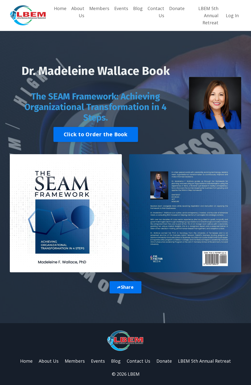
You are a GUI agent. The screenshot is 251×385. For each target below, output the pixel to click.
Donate (177, 8)
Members (99, 8)
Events (121, 8)
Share (127, 287)
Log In (232, 15)
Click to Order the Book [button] (96, 134)
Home (60, 8)
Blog (138, 8)
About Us (77, 11)
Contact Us (156, 11)
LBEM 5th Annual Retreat (208, 15)
